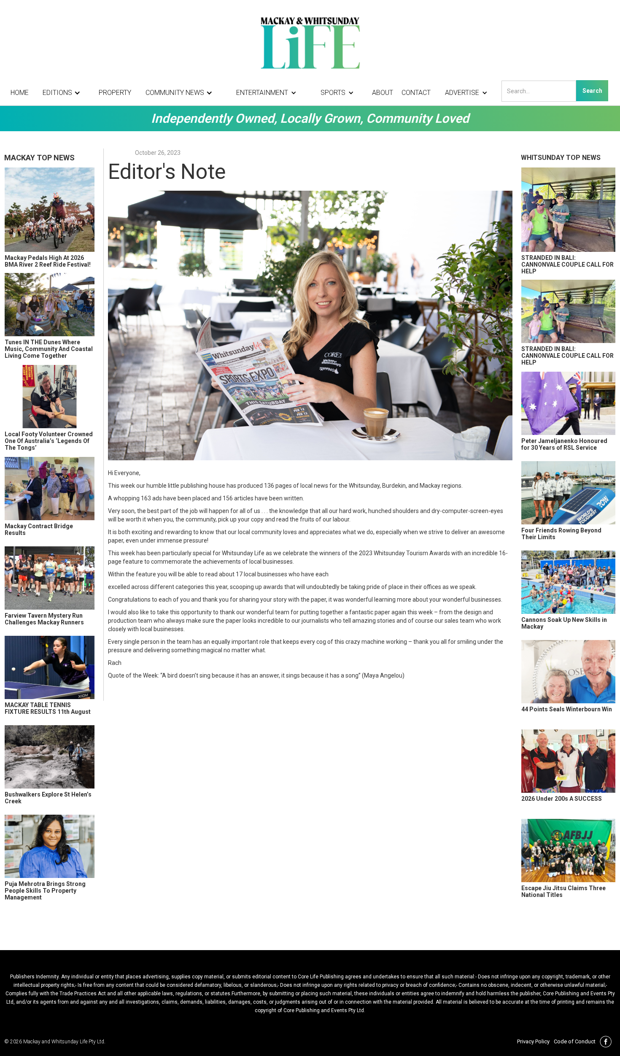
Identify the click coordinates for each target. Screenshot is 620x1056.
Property (115, 93)
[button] (63, 92)
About (382, 93)
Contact (416, 93)
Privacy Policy (533, 1041)
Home (20, 93)
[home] (310, 42)
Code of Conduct (575, 1041)
